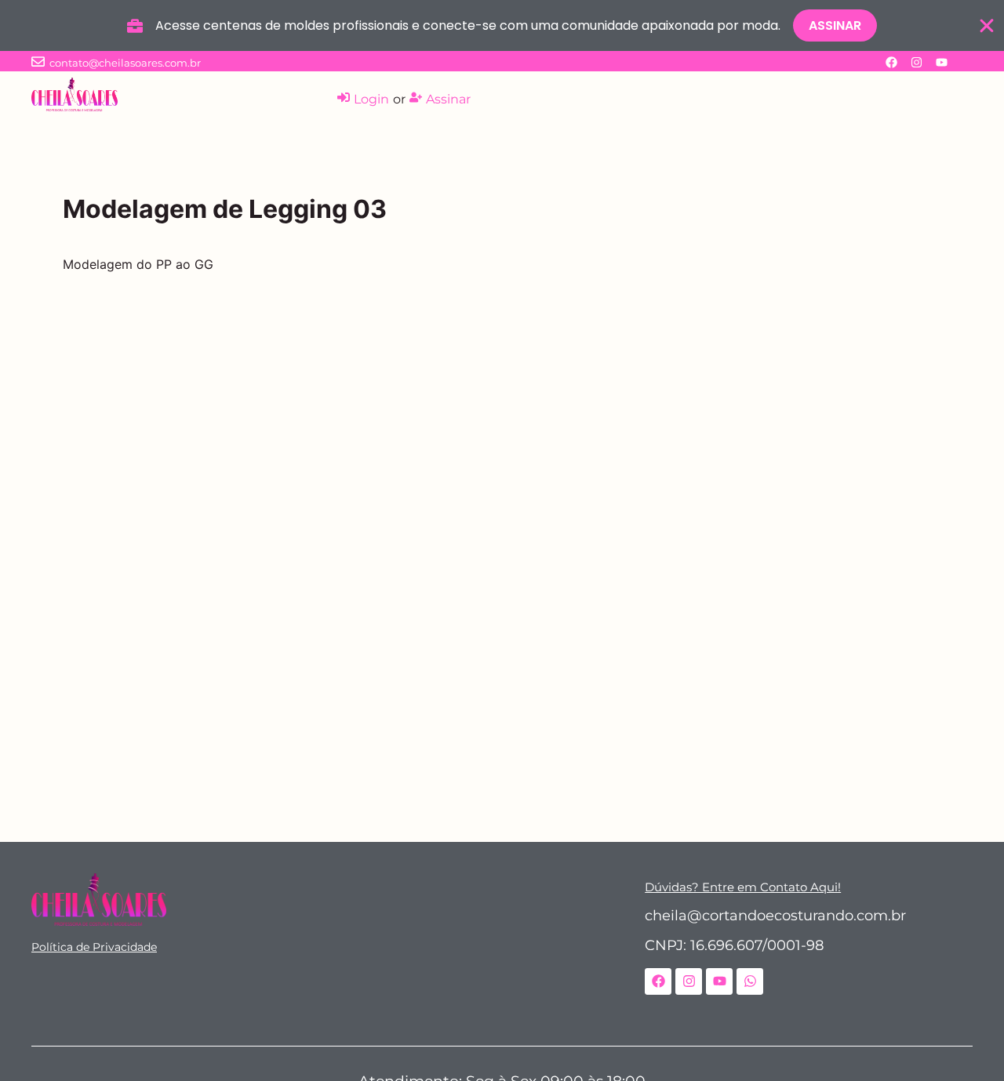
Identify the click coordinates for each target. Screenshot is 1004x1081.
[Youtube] (941, 62)
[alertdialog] (502, 25)
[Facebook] (891, 62)
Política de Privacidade (94, 947)
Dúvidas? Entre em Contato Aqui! (743, 887)
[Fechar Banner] (986, 25)
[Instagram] (916, 62)
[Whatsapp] (750, 981)
